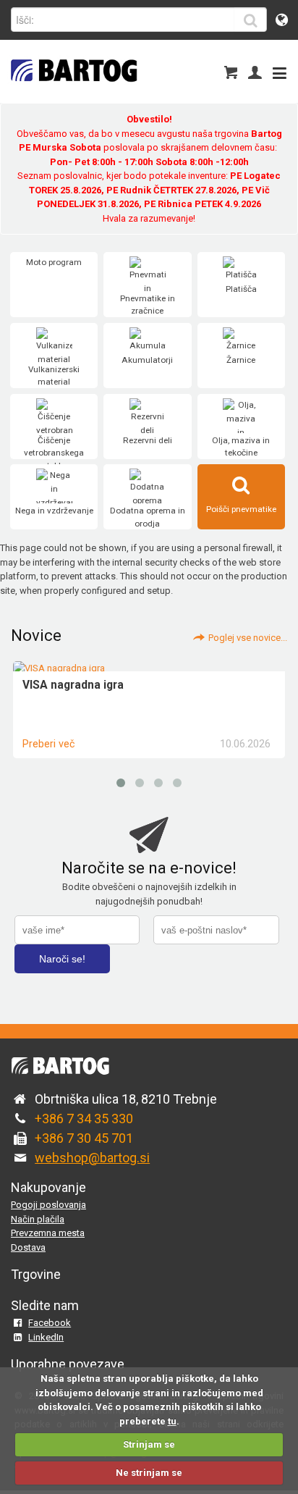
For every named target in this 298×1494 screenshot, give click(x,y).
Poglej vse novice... (247, 637)
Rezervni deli (147, 440)
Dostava (28, 1247)
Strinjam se (149, 1444)
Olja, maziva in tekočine (241, 446)
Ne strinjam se (149, 1472)
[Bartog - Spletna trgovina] (72, 90)
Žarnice (240, 360)
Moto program (54, 262)
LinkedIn (46, 1337)
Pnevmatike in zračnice (147, 304)
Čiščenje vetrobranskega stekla (54, 453)
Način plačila (37, 1219)
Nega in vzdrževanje (54, 510)
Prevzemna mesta (48, 1232)
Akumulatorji (147, 360)
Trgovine (36, 1274)
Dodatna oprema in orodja (147, 517)
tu (172, 1421)
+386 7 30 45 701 (84, 1138)
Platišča (241, 289)
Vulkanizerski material (54, 375)
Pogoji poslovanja (48, 1204)
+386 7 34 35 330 (84, 1118)
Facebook (49, 1322)
